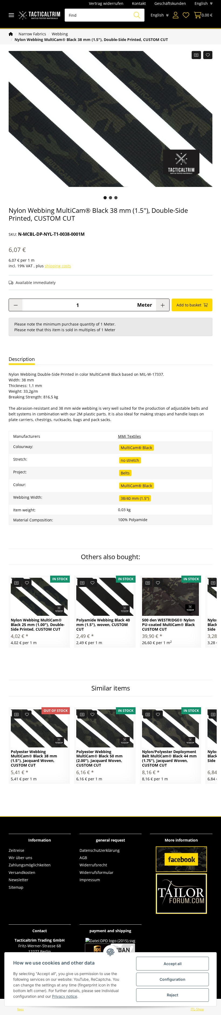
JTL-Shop (197, 1009)
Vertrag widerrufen (106, 3)
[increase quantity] (162, 305)
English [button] (201, 3)
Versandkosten (22, 872)
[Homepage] (11, 34)
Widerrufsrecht (93, 864)
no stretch (130, 460)
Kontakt (139, 3)
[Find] (136, 15)
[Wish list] (186, 15)
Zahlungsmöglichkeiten (30, 864)
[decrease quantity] (15, 305)
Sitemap (16, 887)
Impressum (90, 879)
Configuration (172, 979)
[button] (176, 15)
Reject (172, 995)
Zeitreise (16, 850)
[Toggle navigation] (11, 15)
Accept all (173, 963)
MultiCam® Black (136, 447)
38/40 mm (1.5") (135, 498)
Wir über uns (20, 857)
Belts (125, 473)
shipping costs (58, 265)
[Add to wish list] (208, 55)
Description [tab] (22, 359)
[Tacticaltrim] (39, 15)
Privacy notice (64, 996)
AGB (83, 857)
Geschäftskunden (170, 3)
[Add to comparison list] (196, 55)
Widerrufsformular (96, 872)
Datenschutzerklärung (100, 850)
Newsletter (18, 879)
